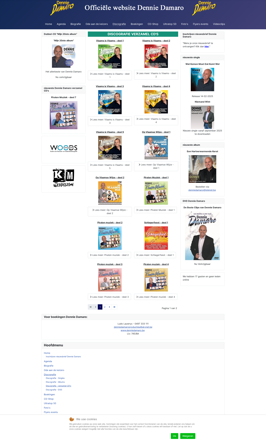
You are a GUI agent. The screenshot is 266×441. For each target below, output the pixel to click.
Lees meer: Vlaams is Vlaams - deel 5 (111, 166)
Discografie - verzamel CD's (58, 386)
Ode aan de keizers (97, 24)
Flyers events (200, 24)
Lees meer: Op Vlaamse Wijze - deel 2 (110, 212)
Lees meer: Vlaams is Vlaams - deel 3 (111, 121)
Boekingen (137, 24)
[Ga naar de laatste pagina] (114, 307)
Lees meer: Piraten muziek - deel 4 (156, 296)
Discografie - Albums (55, 382)
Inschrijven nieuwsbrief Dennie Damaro (63, 356)
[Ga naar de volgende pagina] (109, 307)
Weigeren (187, 436)
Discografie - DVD (54, 389)
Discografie (119, 24)
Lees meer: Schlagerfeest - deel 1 (156, 255)
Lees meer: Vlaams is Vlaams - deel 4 (157, 120)
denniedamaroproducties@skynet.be (133, 327)
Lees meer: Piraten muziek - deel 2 (110, 255)
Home (48, 24)
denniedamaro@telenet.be (202, 190)
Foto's (184, 24)
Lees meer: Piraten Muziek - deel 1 (156, 210)
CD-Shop (153, 24)
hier (207, 46)
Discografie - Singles (55, 378)
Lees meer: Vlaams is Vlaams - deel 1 (111, 75)
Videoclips (219, 24)
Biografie (76, 24)
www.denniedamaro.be (133, 330)
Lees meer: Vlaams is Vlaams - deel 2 (157, 75)
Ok (174, 436)
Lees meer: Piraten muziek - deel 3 (110, 296)
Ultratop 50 (169, 24)
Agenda (61, 24)
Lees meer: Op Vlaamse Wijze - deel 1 (157, 166)
